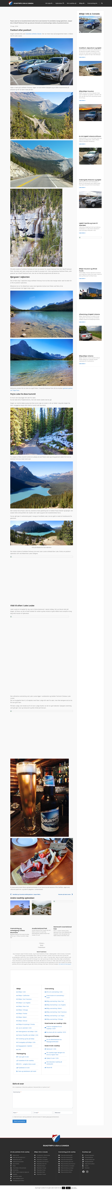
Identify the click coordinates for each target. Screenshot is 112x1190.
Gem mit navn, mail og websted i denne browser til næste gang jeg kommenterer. (36, 1117)
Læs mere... (74, 1188)
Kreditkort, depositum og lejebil (90, 48)
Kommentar (17, 1092)
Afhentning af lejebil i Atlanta (89, 314)
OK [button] (63, 1187)
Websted (57, 1112)
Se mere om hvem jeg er (65, 964)
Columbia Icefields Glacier (33, 34)
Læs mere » (82, 57)
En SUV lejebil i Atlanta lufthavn (90, 136)
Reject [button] (68, 1187)
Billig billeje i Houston (86, 91)
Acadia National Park (39, 928)
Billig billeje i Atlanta (86, 356)
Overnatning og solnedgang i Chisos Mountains (17, 930)
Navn (15, 1112)
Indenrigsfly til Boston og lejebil (90, 180)
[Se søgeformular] (102, 3)
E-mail (36, 1112)
